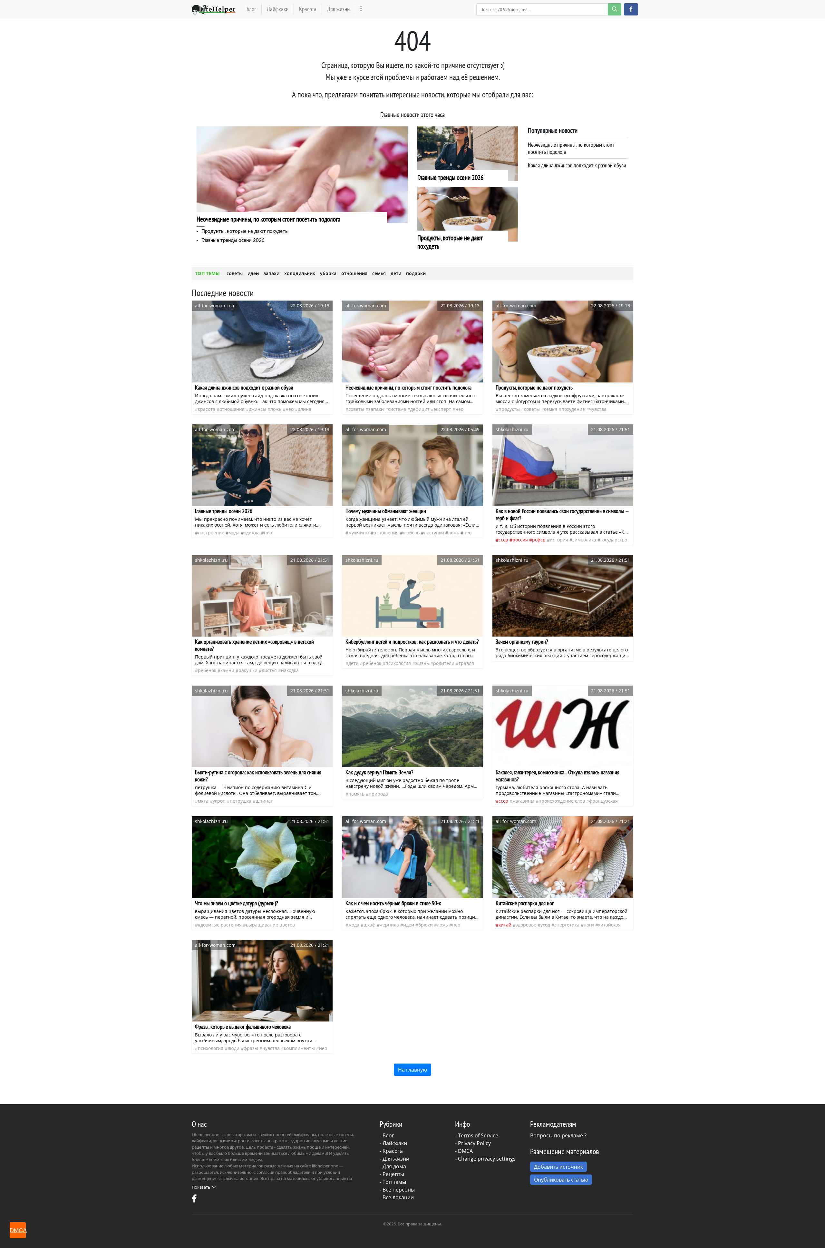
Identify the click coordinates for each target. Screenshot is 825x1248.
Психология (398, 663)
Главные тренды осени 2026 (233, 240)
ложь (275, 409)
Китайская (609, 925)
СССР (503, 540)
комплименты (299, 1048)
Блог (251, 9)
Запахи (376, 409)
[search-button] (614, 9)
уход (545, 925)
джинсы (257, 409)
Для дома (394, 1166)
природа (378, 794)
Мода (233, 533)
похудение (573, 409)
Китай (505, 925)
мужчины (358, 533)
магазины (523, 801)
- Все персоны (397, 1189)
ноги (589, 925)
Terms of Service (478, 1135)
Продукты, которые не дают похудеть (244, 231)
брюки (425, 925)
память (356, 794)
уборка (328, 273)
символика (584, 540)
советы (235, 273)
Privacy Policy (474, 1143)
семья (379, 273)
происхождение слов (562, 801)
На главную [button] (412, 1069)
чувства (598, 409)
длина (304, 409)
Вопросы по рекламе (556, 1135)
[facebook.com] (194, 1199)
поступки (434, 533)
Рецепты (393, 1174)
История (559, 540)
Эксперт (442, 409)
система (397, 409)
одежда (252, 533)
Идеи (408, 925)
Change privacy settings (487, 1158)
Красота (307, 9)
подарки (416, 273)
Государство (613, 540)
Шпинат (264, 801)
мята (203, 801)
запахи (271, 273)
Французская (603, 801)
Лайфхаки (277, 9)
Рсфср (539, 540)
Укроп (219, 801)
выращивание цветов (270, 925)
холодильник (299, 273)
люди (233, 1048)
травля (466, 663)
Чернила (389, 925)
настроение (211, 533)
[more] (361, 9)
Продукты (509, 409)
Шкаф (369, 925)
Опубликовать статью (561, 1179)
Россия (520, 540)
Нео (290, 409)
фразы (251, 1048)
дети (396, 273)
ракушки (247, 670)
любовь (411, 533)
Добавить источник (558, 1166)
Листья (269, 670)
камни (227, 670)
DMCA (465, 1150)
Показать (201, 1187)
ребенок (207, 670)
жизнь (422, 663)
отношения (354, 273)
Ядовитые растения (220, 925)
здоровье (526, 925)
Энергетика (566, 925)
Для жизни (338, 9)
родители (443, 663)
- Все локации (397, 1197)
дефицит (420, 409)
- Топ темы (393, 1181)
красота (206, 409)
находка (290, 670)
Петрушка (240, 801)
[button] (631, 9)
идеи (253, 273)
